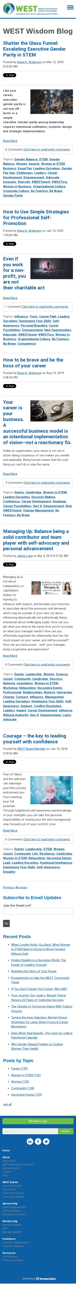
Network (9, 683)
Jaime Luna (25, 556)
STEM (47, 849)
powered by (28, 1278)
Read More (10, 141)
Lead (6, 863)
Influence (21, 316)
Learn (67, 715)
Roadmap (59, 501)
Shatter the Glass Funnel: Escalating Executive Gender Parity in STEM (34, 49)
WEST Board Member (31, 749)
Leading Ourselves (46, 168)
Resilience (47, 854)
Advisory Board (10, 1168)
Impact (21, 710)
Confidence (11, 501)
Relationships (32, 692)
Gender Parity (13, 195)
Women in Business (17, 186)
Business (9, 168)
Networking (27, 688)
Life (35, 854)
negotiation (25, 683)
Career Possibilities (17, 506)
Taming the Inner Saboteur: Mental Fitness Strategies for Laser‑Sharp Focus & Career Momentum (39, 1022)
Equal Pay (25, 168)
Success (56, 679)
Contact (6, 1171)
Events (19, 492)
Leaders (40, 173)
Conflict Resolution (47, 706)
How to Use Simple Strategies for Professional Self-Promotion (36, 217)
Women (21, 164)
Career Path (47, 316)
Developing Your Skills (35, 321)
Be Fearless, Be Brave (46, 191)
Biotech (49, 692)
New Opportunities (57, 330)
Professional (12, 692)
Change (8, 697)
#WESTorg (59, 182)
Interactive (64, 692)
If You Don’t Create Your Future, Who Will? (39, 989)
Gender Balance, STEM (31, 159)
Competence (26, 343)
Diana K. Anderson (29, 62)
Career (8, 679)
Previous (9, 887)
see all (7, 1104)
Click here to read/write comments (47, 149)
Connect (22, 697)
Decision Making (43, 497)
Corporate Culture (16, 191)
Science (62, 674)
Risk (69, 506)
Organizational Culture (49, 186)
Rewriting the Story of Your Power (34, 971)
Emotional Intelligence (56, 863)
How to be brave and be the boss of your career (33, 363)
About (6, 1157)
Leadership (34, 674)
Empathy (9, 872)
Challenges (24, 173)
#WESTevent (41, 182)
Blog (4, 1175)
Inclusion (9, 182)
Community (22, 679)
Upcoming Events (49, 688)
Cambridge (33, 492)
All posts (21, 887)
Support (26, 706)
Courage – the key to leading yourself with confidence (34, 739)
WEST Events (10, 1182)
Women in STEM (53, 164)
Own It (37, 506)
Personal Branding (34, 325)
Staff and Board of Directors (18, 1164)
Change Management (38, 510)
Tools (33, 316)
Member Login (38, 1121)
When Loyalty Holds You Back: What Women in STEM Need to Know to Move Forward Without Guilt (40, 949)
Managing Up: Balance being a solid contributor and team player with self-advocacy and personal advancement (36, 540)
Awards (34, 164)
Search (66, 1131)
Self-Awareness (48, 867)
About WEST (9, 1161)
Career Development (36, 501)
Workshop (10, 688)
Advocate (52, 177)
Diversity (24, 182)
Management (54, 697)
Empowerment (34, 177)
